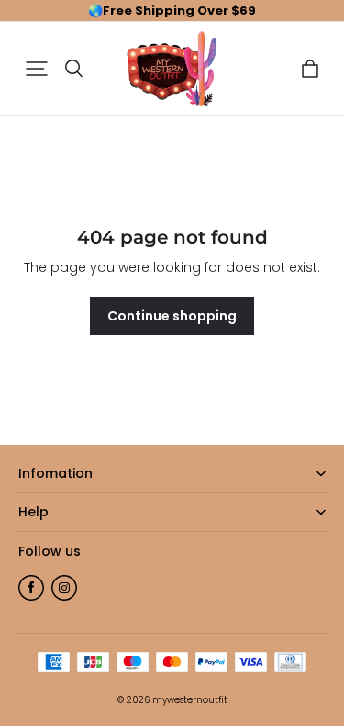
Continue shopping (172, 316)
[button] (36, 68)
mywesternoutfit (189, 700)
